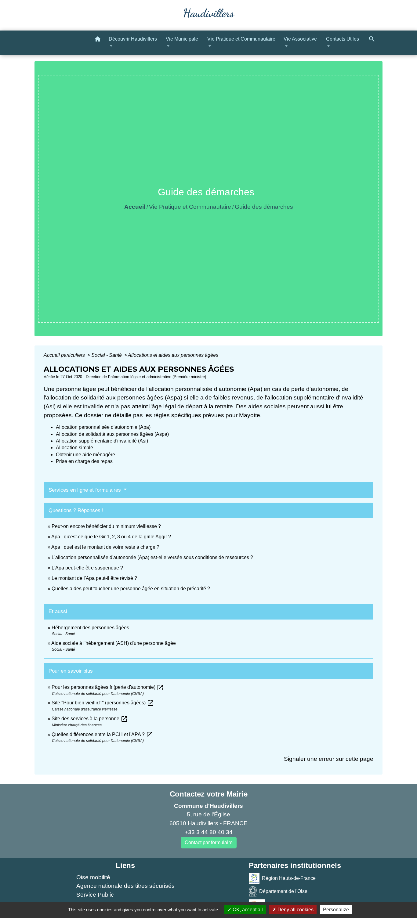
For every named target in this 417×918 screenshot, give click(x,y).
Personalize (336, 909)
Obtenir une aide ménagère (85, 454)
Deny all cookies (295, 909)
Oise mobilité (93, 877)
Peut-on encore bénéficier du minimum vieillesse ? (106, 526)
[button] (97, 40)
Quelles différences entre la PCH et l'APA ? (102, 734)
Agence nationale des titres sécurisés (125, 886)
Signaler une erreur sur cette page (328, 759)
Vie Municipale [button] (182, 39)
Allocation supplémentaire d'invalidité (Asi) (102, 440)
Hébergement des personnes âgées (90, 627)
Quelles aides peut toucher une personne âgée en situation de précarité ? (131, 588)
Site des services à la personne (90, 718)
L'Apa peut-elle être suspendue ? (87, 567)
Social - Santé (107, 355)
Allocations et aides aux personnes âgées (173, 355)
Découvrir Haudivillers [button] (133, 39)
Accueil (134, 207)
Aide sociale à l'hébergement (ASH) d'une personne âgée (113, 643)
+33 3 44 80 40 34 (209, 832)
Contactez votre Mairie (209, 794)
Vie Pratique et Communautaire (190, 207)
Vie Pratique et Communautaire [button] (241, 39)
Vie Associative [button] (300, 39)
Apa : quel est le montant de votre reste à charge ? (105, 547)
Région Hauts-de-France (289, 877)
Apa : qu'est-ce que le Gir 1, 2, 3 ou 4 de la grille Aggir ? (111, 536)
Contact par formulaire (209, 842)
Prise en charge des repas (84, 461)
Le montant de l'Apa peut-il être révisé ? (94, 578)
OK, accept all (247, 909)
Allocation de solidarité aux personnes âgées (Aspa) (112, 434)
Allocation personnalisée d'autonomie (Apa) (103, 427)
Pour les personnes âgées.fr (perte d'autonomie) (108, 687)
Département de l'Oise (283, 891)
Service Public (95, 894)
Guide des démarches (264, 207)
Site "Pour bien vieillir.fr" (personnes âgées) (103, 702)
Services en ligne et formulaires (85, 490)
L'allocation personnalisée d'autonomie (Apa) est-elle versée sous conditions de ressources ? (152, 557)
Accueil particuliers (65, 355)
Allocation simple (74, 447)
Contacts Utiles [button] (342, 39)
